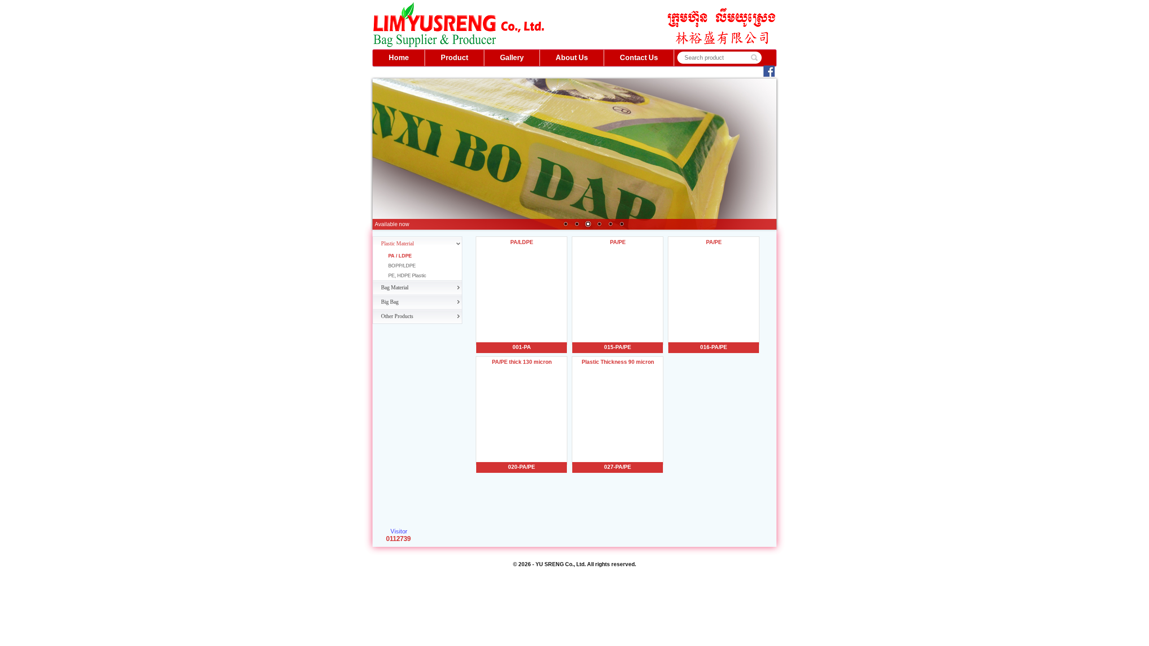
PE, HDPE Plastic (407, 275)
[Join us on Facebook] (768, 76)
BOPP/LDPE (402, 265)
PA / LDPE (400, 255)
